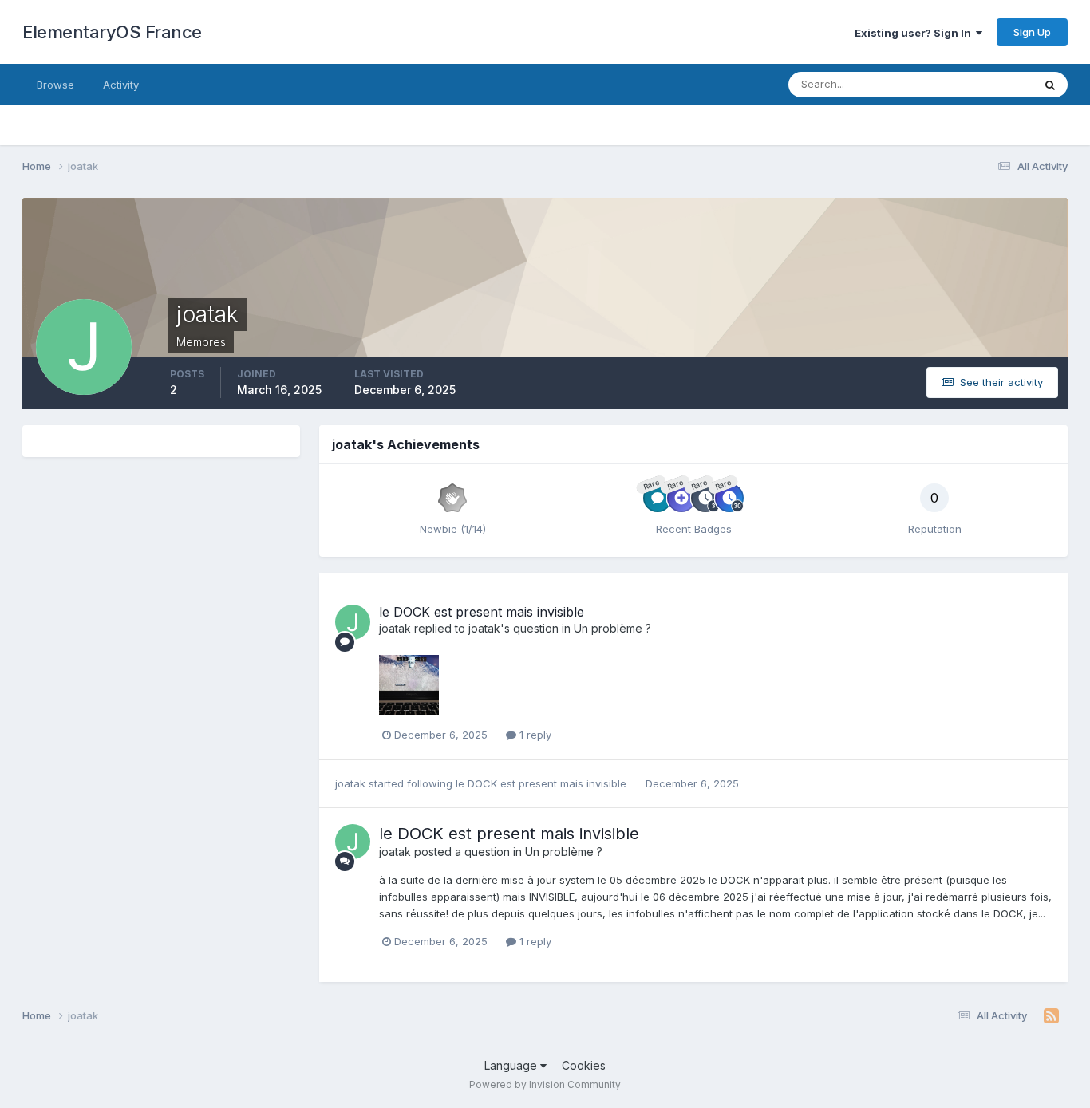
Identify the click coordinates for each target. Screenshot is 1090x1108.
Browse (55, 84)
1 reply (533, 734)
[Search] (1050, 84)
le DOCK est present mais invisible (481, 612)
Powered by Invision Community (545, 1084)
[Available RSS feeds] (1051, 1016)
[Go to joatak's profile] (352, 622)
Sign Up (1032, 32)
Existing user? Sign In (915, 32)
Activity (121, 84)
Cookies (584, 1065)
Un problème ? (612, 628)
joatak (395, 628)
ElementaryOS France (112, 32)
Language (512, 1065)
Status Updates (974, 84)
